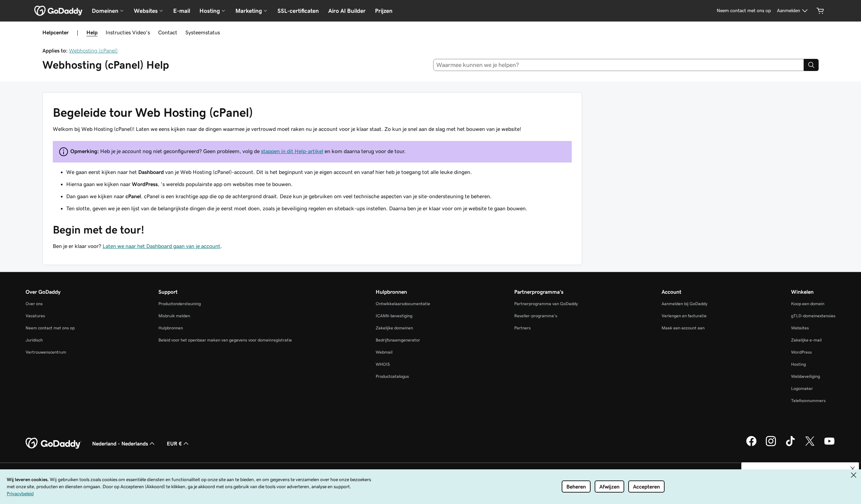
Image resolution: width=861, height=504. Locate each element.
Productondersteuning (179, 303)
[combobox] (618, 65)
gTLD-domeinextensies (813, 316)
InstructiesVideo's (128, 32)
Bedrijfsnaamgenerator (398, 340)
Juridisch (34, 340)
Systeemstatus (202, 32)
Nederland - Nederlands (120, 443)
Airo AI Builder (347, 11)
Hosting (798, 364)
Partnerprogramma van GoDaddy (546, 303)
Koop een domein (807, 303)
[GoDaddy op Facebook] (751, 445)
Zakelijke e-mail (806, 340)
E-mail (181, 11)
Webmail (384, 352)
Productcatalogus (392, 376)
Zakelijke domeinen (394, 328)
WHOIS (383, 364)
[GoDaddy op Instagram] (771, 445)
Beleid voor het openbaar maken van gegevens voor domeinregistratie (225, 340)
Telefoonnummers (808, 400)
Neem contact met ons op (50, 328)
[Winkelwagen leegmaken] (820, 10)
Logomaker (802, 388)
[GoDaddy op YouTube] (829, 445)
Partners (522, 328)
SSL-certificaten (298, 11)
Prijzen (383, 11)
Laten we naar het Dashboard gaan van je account (161, 246)
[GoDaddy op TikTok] (790, 445)
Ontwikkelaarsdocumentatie (403, 303)
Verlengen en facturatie (684, 316)
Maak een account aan (683, 328)
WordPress (801, 352)
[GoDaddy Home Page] (53, 443)
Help (92, 32)
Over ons (34, 303)
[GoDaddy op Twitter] (810, 445)
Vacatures (35, 316)
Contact (167, 32)
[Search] (811, 65)
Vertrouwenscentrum (46, 352)
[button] (853, 469)
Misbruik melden (174, 316)
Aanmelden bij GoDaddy (684, 303)
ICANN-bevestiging (394, 316)
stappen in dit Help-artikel (292, 151)
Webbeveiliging (805, 376)
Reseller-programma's (535, 316)
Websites (800, 328)
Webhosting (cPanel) (93, 50)
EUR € (174, 443)
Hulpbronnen (170, 328)
